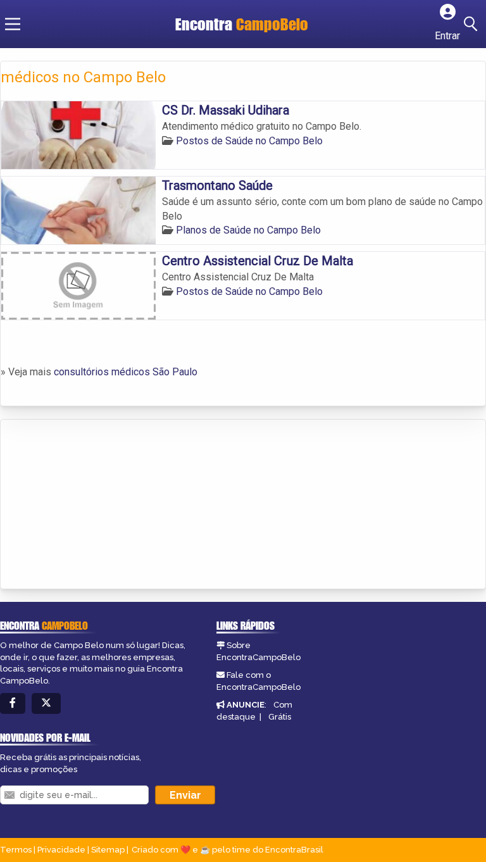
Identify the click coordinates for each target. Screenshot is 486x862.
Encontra (241, 24)
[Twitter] (46, 703)
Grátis (279, 716)
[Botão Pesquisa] (472, 24)
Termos (16, 849)
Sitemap (108, 849)
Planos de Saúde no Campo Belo (248, 230)
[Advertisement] (95, 505)
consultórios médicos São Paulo (125, 372)
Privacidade (61, 849)
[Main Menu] (12, 24)
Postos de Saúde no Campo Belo (249, 141)
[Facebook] (12, 703)
